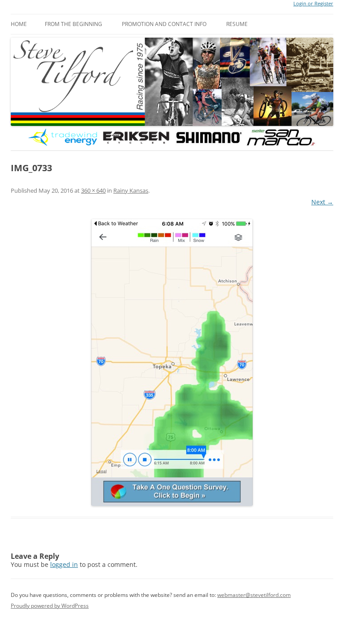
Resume (237, 24)
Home (19, 24)
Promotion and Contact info (164, 24)
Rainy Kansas (130, 190)
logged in (64, 564)
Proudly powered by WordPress (50, 605)
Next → (322, 202)
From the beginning (73, 24)
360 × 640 (93, 190)
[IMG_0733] (172, 362)
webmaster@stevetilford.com (254, 595)
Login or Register (313, 3)
